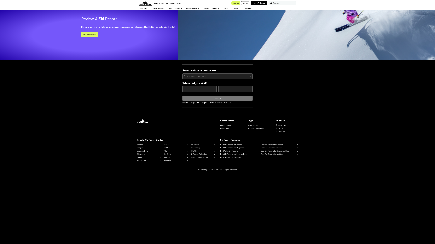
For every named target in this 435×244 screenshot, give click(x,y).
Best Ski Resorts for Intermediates (233, 154)
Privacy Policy (253, 125)
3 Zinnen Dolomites (199, 154)
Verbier (140, 144)
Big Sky (194, 151)
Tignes (166, 144)
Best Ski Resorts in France (271, 148)
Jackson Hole (142, 151)
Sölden (167, 148)
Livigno (140, 148)
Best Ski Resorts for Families (231, 144)
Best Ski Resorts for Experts (272, 144)
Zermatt (167, 157)
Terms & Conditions (256, 128)
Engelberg (195, 148)
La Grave (167, 154)
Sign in (245, 3)
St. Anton (195, 144)
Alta (165, 151)
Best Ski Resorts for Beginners (232, 148)
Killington (167, 160)
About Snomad (226, 125)
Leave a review (259, 3)
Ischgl (139, 157)
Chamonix (141, 154)
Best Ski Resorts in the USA (272, 154)
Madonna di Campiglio (200, 157)
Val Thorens (141, 160)
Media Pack (225, 128)
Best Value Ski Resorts (229, 151)
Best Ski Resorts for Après (230, 157)
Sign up (236, 3)
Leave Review (89, 34)
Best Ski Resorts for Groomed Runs (275, 151)
